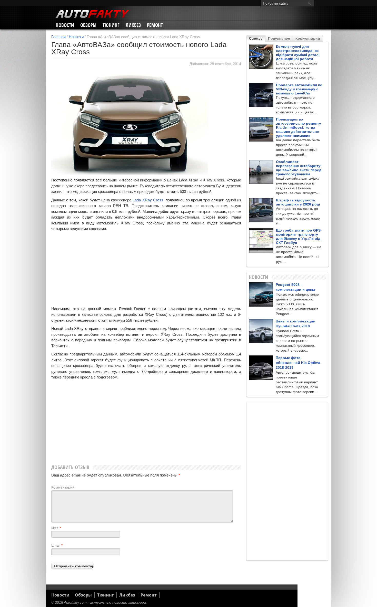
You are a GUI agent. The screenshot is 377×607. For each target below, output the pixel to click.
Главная (58, 37)
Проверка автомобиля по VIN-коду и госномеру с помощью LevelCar (299, 89)
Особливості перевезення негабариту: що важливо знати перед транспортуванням (299, 168)
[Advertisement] (146, 270)
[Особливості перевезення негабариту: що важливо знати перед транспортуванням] (261, 172)
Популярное (279, 38)
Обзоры (88, 25)
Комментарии (307, 38)
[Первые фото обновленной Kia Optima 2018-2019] (261, 367)
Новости (65, 25)
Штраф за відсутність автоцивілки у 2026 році (298, 202)
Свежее (256, 38)
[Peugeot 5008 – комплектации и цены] (261, 294)
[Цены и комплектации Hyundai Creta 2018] (261, 331)
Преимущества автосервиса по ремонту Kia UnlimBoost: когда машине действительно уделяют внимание (298, 127)
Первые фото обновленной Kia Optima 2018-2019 (298, 363)
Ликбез (133, 25)
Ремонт (155, 25)
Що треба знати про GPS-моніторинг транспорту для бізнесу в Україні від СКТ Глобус (299, 236)
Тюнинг (111, 25)
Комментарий (62, 487)
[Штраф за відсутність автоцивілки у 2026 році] (261, 210)
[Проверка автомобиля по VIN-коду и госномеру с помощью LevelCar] (261, 95)
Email (57, 545)
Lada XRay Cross (148, 200)
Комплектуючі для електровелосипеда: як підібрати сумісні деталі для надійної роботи (298, 53)
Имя (56, 528)
